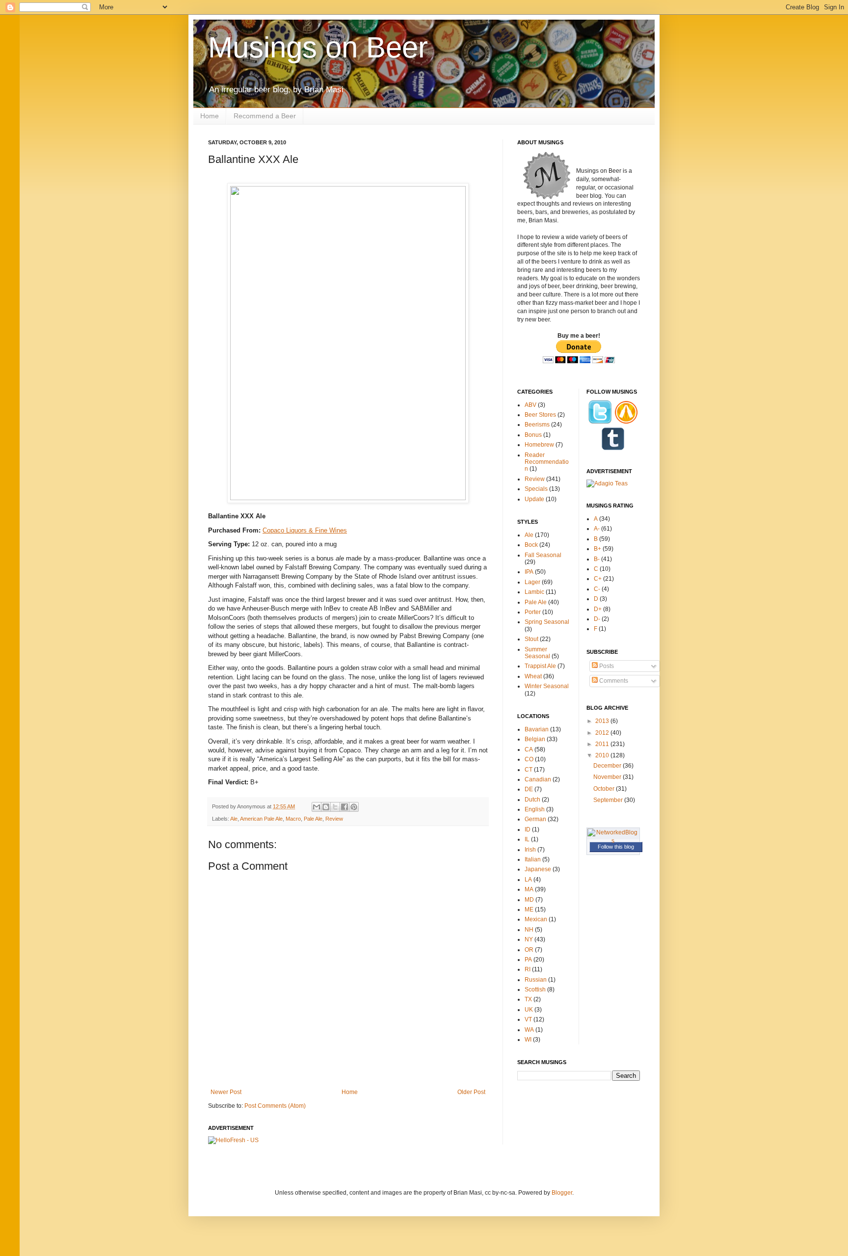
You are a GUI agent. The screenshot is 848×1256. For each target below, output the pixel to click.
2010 (602, 755)
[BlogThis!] (326, 807)
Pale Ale (313, 819)
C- (597, 589)
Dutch (532, 799)
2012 (602, 732)
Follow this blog (616, 847)
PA (528, 959)
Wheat (533, 676)
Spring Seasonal (547, 621)
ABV (530, 404)
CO (529, 759)
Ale (234, 819)
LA (528, 879)
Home (209, 116)
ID (527, 829)
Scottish (535, 989)
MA (529, 889)
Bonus (533, 434)
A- (597, 528)
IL (527, 839)
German (535, 819)
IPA (529, 571)
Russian (536, 979)
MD (529, 899)
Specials (536, 488)
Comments (613, 680)
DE (529, 789)
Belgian (535, 739)
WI (528, 1039)
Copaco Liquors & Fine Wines (305, 530)
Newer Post (226, 1092)
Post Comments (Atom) (275, 1105)
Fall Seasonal (543, 555)
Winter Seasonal (547, 686)
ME (529, 909)
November (608, 777)
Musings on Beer (318, 47)
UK (529, 1009)
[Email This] (316, 807)
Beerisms (537, 424)
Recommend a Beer (265, 116)
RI (527, 969)
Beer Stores (540, 414)
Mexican (536, 919)
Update (534, 499)
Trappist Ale (540, 666)
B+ (597, 548)
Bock (531, 544)
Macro (293, 819)
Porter (533, 612)
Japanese (538, 869)
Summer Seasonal (537, 653)
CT (528, 769)
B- (597, 559)
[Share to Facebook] (344, 807)
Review (334, 819)
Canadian (538, 779)
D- (597, 618)
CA (529, 749)
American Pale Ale (261, 819)
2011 (602, 744)
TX (528, 999)
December (608, 765)
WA (529, 1029)
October (604, 788)
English (535, 809)
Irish (530, 849)
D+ (598, 609)
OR (529, 949)
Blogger (562, 1192)
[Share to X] (335, 807)
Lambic (534, 591)
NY (529, 939)
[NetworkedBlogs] (613, 840)
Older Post (471, 1092)
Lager (532, 582)
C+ (598, 578)
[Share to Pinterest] (354, 807)
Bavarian (537, 729)
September (608, 800)
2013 (602, 721)
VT (528, 1019)
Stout (531, 639)
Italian (533, 859)
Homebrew (539, 444)
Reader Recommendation (547, 462)
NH (529, 929)
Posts (606, 666)
